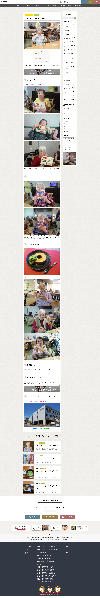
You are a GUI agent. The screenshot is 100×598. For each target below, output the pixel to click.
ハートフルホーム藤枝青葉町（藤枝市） (69, 25)
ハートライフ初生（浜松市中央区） (70, 50)
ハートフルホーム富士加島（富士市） (70, 96)
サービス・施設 (26, 5)
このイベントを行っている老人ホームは (42, 61)
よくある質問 (62, 5)
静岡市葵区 (66, 115)
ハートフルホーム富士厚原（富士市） (70, 92)
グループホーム (40, 564)
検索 (75, 17)
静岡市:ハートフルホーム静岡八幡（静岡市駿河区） (46, 572)
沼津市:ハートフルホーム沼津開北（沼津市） (45, 581)
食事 (64, 142)
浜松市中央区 (66, 108)
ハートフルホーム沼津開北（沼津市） (70, 100)
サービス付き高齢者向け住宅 (42, 552)
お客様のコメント (38, 58)
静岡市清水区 (66, 121)
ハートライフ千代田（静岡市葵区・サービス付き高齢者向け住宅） (36, 401)
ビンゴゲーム (37, 55)
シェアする (35, 428)
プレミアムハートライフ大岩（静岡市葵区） (69, 30)
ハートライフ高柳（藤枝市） (69, 53)
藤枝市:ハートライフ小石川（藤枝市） (44, 560)
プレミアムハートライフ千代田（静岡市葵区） (70, 34)
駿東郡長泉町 (66, 131)
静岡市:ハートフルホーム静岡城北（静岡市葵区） (46, 569)
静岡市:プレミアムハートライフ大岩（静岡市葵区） (46, 546)
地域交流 (68, 142)
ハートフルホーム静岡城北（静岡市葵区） (70, 67)
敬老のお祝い (37, 53)
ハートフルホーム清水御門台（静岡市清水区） (69, 84)
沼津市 (65, 128)
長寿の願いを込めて (38, 56)
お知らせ (18, 5)
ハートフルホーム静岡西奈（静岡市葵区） (70, 71)
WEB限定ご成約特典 (78, 5)
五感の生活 (72, 138)
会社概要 (26, 550)
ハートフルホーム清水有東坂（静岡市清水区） (69, 88)
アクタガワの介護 (45, 5)
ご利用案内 (54, 5)
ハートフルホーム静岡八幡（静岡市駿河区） (70, 76)
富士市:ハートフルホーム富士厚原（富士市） (45, 578)
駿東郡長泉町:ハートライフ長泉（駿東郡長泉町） (46, 561)
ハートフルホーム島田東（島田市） (70, 63)
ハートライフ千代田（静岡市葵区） (70, 42)
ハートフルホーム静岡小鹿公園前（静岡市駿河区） (70, 80)
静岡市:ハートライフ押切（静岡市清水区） (44, 555)
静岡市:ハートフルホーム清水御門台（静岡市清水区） (46, 575)
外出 (71, 142)
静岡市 (65, 113)
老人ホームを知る (35, 5)
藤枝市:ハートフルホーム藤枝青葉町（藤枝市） (45, 566)
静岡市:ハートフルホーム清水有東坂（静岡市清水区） (46, 576)
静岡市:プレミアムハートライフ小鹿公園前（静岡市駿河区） (48, 549)
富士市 (65, 126)
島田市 (65, 110)
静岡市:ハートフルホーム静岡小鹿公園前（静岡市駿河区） (47, 573)
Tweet (41, 428)
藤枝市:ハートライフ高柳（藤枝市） (43, 558)
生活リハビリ (66, 140)
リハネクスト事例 (66, 138)
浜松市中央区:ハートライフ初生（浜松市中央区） (46, 557)
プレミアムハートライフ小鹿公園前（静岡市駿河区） (70, 38)
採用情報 (69, 5)
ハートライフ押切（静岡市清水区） (70, 46)
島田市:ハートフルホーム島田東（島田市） (44, 567)
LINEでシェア (47, 428)
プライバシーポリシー (29, 553)
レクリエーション (71, 140)
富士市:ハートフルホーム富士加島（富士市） (45, 579)
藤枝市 (65, 123)
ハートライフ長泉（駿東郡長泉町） (70, 59)
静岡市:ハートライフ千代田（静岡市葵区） (44, 554)
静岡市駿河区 (66, 118)
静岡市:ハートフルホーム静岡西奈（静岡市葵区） (46, 570)
